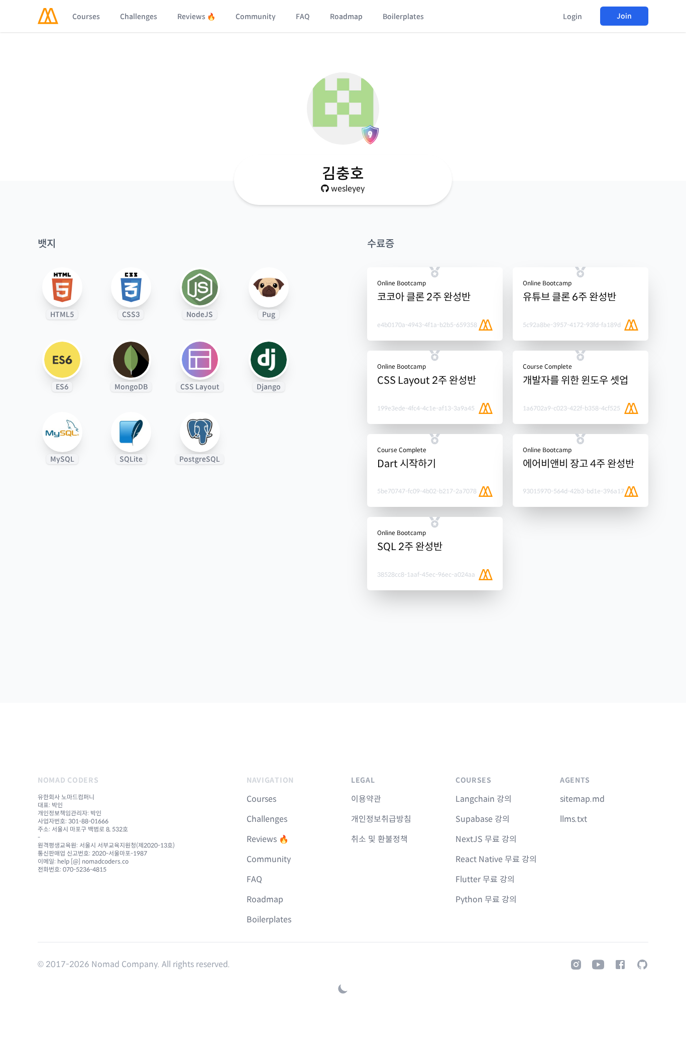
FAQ (303, 16)
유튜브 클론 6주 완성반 (569, 297)
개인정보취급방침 (381, 819)
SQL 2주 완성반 (409, 547)
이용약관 (366, 799)
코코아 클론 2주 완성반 (424, 297)
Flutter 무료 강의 (485, 879)
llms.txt (573, 819)
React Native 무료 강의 (496, 859)
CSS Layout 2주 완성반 (426, 380)
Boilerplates (403, 16)
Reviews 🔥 (196, 16)
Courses (86, 16)
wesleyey (348, 188)
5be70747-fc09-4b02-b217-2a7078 (427, 491)
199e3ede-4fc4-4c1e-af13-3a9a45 (426, 408)
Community (256, 16)
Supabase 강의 (482, 819)
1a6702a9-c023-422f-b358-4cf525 (571, 408)
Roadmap (346, 16)
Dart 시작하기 (406, 464)
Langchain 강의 (483, 799)
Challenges (138, 16)
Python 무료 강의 (486, 899)
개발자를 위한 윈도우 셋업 (575, 380)
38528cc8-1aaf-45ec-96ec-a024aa (426, 574)
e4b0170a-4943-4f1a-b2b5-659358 (427, 325)
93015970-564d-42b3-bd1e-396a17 (573, 491)
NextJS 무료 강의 (486, 839)
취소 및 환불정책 (379, 839)
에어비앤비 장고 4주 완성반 (578, 464)
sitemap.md (582, 799)
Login (572, 16)
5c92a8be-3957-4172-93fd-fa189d (572, 325)
